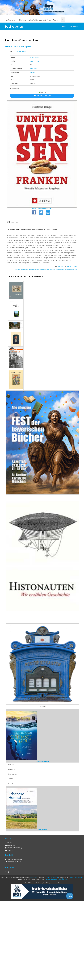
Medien (10, 836)
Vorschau (11, 823)
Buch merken (38, 209)
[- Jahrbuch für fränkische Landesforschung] (42, 339)
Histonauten (34, 923)
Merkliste (48, 209)
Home (64, 26)
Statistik (10, 896)
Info (11, 52)
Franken (33, 72)
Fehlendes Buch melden (14, 905)
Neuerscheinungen (42, 819)
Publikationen (22, 20)
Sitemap (10, 888)
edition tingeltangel (76, 923)
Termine (55, 20)
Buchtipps (11, 827)
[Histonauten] (42, 442)
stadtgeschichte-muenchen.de (56, 925)
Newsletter (42, 707)
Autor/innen (47, 20)
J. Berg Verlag (34, 61)
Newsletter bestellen (14, 907)
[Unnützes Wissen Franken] (48, 212)
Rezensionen (12, 832)
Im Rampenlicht (11, 20)
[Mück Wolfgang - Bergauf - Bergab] (42, 309)
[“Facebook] (34, 212)
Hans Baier (60, 266)
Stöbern (10, 841)
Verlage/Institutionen (35, 20)
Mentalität (33, 69)
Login (8, 917)
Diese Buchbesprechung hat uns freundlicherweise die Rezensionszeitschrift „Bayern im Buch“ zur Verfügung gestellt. (46, 269)
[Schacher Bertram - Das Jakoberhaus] (42, 358)
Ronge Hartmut (35, 57)
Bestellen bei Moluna (43, 95)
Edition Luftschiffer (51, 923)
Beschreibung (21, 52)
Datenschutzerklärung (14, 893)
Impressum (11, 891)
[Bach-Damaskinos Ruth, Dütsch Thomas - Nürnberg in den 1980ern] (42, 325)
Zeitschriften (42, 875)
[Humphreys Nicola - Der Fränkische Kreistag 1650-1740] (42, 290)
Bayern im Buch (71, 266)
